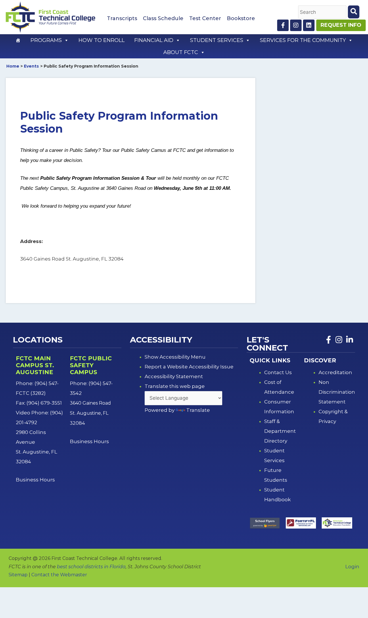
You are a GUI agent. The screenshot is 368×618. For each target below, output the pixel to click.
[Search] (353, 11)
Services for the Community (303, 40)
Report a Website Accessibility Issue (189, 367)
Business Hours (36, 480)
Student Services (216, 40)
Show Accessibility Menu (175, 357)
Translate (198, 410)
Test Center (205, 18)
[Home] (18, 40)
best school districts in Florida (91, 566)
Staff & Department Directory (280, 431)
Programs (46, 40)
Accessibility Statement (174, 376)
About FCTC (180, 52)
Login (352, 566)
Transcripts (122, 18)
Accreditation (335, 372)
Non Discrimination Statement (337, 392)
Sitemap (18, 574)
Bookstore (241, 18)
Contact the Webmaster (59, 574)
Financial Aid (153, 40)
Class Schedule (163, 18)
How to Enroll (101, 40)
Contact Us (278, 372)
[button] (66, 40)
